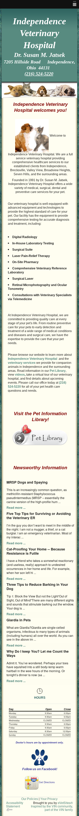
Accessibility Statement (14, 804)
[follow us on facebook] (39, 757)
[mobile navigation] (73, 4)
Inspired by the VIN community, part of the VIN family (52, 808)
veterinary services (21, 362)
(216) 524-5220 (39, 73)
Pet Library (58, 370)
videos (20, 374)
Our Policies (29, 799)
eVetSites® (65, 803)
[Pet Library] (40, 434)
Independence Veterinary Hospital (33, 358)
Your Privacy (49, 799)
